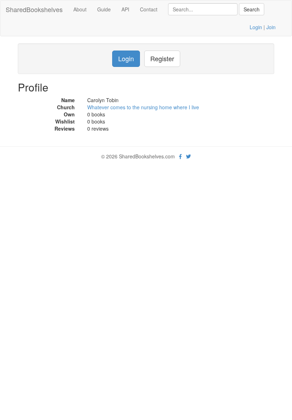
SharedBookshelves (34, 9)
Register (162, 58)
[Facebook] (180, 156)
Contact (148, 9)
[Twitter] (188, 156)
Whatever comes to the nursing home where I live (143, 107)
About (80, 9)
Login (256, 27)
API (125, 9)
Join (271, 27)
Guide (104, 9)
